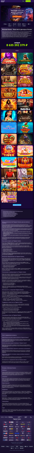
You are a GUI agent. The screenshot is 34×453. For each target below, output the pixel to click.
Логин (23, 1)
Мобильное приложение (10, 417)
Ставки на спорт (19, 417)
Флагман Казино (3, 1)
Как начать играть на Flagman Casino (9, 212)
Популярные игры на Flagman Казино (9, 216)
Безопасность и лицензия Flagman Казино (9, 214)
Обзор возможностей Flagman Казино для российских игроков (13, 211)
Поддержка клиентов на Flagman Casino (9, 215)
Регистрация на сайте (17, 16)
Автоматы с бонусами (17, 204)
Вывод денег (26, 417)
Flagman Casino (17, 419)
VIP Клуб (31, 417)
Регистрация (28, 1)
